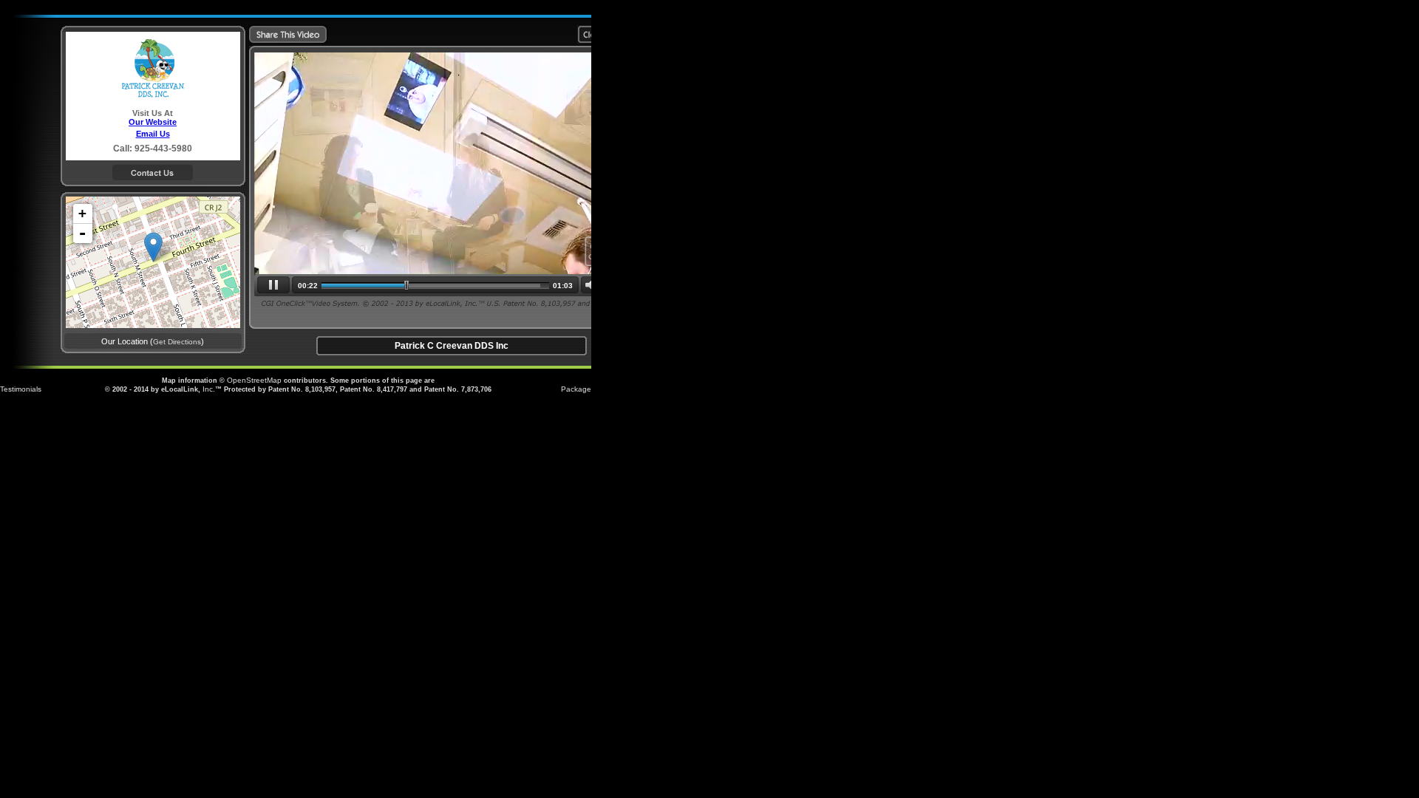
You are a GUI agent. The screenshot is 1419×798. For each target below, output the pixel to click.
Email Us (153, 133)
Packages (578, 389)
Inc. (209, 389)
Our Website (153, 121)
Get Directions (177, 342)
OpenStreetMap (254, 380)
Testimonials (20, 389)
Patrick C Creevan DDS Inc (451, 346)
